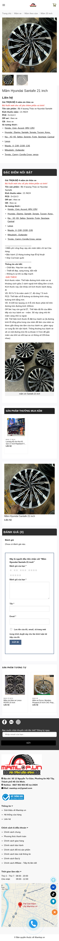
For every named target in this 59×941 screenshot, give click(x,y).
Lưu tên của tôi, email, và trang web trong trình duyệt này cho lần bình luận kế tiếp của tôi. (28, 633)
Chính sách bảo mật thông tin (17, 854)
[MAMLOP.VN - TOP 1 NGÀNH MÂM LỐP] (33, 5)
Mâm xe (17, 13)
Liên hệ (7, 819)
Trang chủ (6, 13)
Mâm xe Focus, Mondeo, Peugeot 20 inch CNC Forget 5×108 (43, 701)
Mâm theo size (31, 13)
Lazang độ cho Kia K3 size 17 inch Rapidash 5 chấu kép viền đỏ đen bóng (15, 443)
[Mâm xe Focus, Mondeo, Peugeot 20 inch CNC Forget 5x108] (43, 685)
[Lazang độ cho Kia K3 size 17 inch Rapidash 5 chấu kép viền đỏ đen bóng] (16, 427)
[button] (3, 5)
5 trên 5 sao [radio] (15, 575)
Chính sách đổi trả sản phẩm (17, 850)
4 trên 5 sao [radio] (32, 570)
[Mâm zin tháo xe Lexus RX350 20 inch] (15, 685)
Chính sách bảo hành (13, 845)
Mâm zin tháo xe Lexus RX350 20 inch (12, 701)
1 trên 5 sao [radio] (10, 570)
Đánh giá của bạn (18, 566)
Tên (12, 604)
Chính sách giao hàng (14, 841)
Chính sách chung (12, 832)
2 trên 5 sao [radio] (15, 570)
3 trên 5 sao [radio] (22, 570)
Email (13, 616)
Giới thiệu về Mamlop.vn (15, 810)
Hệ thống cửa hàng (12, 814)
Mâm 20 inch (46, 13)
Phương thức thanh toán (15, 836)
